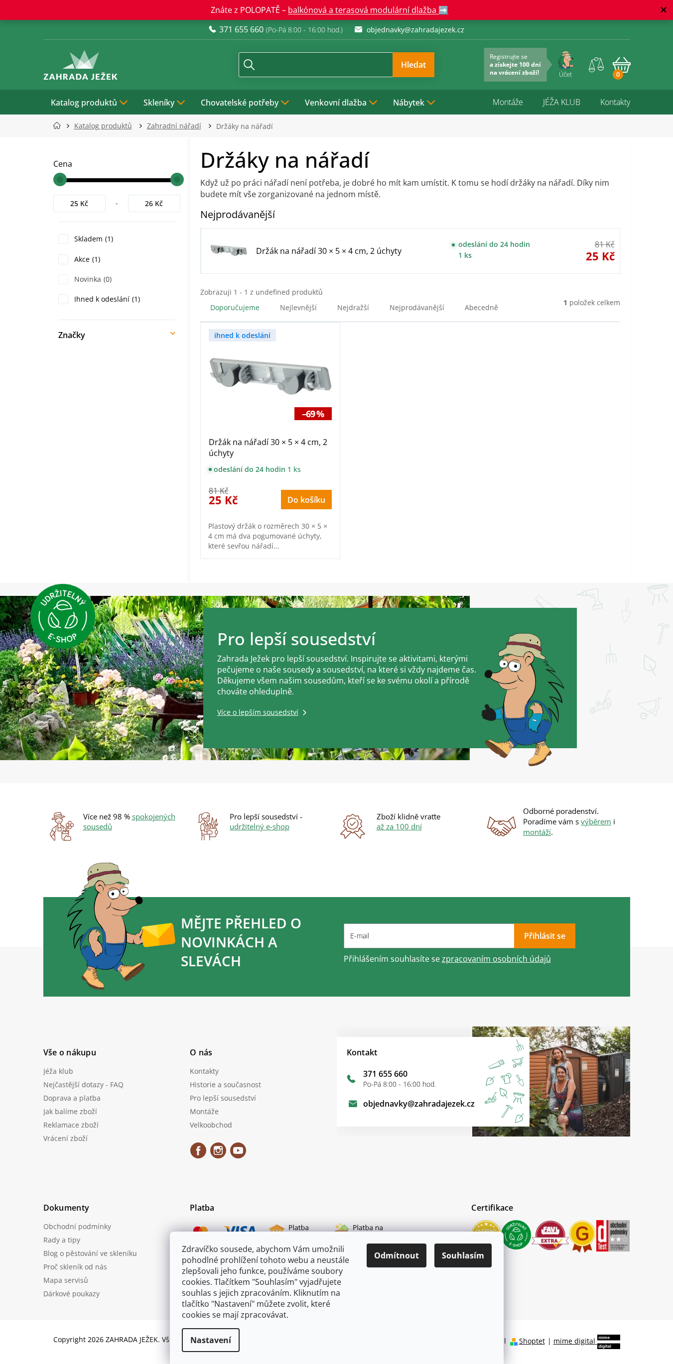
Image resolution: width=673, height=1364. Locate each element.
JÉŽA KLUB (561, 102)
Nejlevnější (298, 307)
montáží (537, 832)
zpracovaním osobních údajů (496, 958)
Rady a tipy (61, 1240)
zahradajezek (218, 1153)
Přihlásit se (544, 935)
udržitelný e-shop (259, 826)
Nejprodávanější (417, 307)
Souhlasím (463, 1255)
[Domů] (60, 125)
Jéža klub (58, 1071)
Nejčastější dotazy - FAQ (83, 1084)
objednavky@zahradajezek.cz (419, 1103)
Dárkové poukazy (71, 1293)
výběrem (596, 821)
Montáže (508, 102)
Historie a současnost (225, 1084)
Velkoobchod (211, 1125)
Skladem (92, 238)
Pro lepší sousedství (223, 1098)
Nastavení (210, 1340)
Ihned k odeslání (106, 299)
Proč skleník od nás (75, 1266)
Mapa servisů (65, 1280)
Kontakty (615, 102)
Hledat (413, 64)
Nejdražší (353, 307)
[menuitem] (89, 102)
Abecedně (481, 307)
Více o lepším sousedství (257, 712)
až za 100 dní (399, 826)
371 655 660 (385, 1073)
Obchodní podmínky (77, 1226)
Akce (86, 259)
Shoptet (532, 1341)
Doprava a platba (72, 1098)
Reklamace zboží (71, 1125)
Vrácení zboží (65, 1138)
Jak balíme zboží (70, 1111)
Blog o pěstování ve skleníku (90, 1253)
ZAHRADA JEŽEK (198, 1153)
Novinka (92, 279)
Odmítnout (396, 1255)
